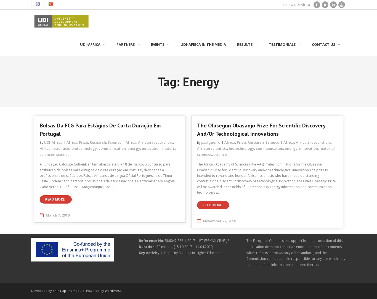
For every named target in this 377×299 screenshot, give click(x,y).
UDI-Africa (53, 142)
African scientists (55, 148)
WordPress (113, 291)
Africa (72, 142)
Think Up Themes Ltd (68, 291)
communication (112, 148)
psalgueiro (210, 142)
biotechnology (84, 148)
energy (134, 148)
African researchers (155, 142)
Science (114, 142)
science (63, 154)
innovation (151, 148)
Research (98, 142)
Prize (83, 142)
